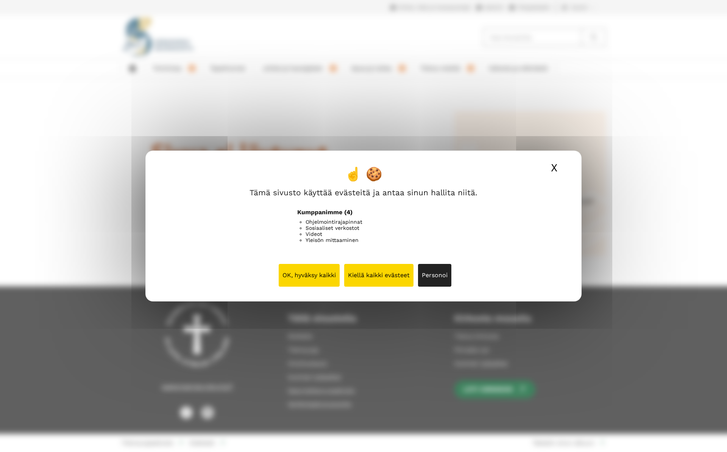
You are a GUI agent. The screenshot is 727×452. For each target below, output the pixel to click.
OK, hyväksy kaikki (309, 275)
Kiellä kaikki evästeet (379, 275)
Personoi (435, 275)
